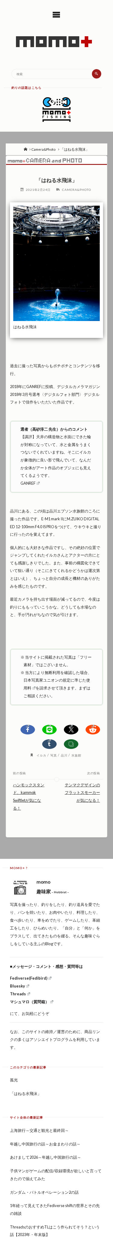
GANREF (28, 483)
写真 (53, 755)
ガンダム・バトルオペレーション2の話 (44, 1192)
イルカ (41, 755)
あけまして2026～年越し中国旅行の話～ (45, 1157)
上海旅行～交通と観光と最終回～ (39, 1130)
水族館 (76, 755)
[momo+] (56, 41)
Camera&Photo (43, 149)
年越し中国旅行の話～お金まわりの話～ (45, 1143)
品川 (64, 755)
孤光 (14, 1079)
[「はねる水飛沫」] (57, 160)
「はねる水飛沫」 (25, 1093)
